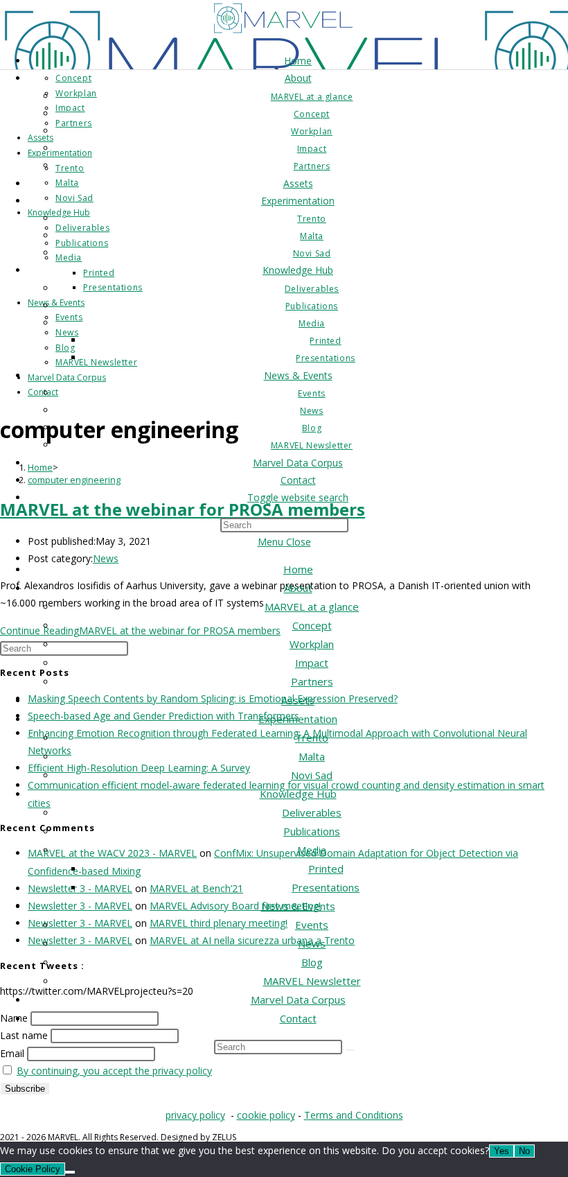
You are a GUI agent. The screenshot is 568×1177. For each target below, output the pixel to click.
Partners (312, 681)
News (312, 943)
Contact (298, 1018)
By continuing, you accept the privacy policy (114, 1070)
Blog (312, 962)
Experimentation (297, 719)
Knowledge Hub (298, 794)
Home (298, 569)
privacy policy (195, 1115)
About (298, 588)
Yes (501, 1151)
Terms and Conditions (353, 1115)
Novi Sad (311, 775)
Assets (297, 700)
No (524, 1151)
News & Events (298, 906)
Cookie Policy (32, 1169)
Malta (312, 756)
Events (311, 925)
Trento (311, 737)
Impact (311, 663)
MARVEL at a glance (312, 606)
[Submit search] (350, 1050)
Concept (312, 625)
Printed (326, 868)
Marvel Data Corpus (298, 999)
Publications (311, 831)
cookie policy (266, 1115)
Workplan (312, 644)
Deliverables (311, 812)
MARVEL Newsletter (312, 981)
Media (311, 850)
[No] (70, 1172)
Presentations (326, 887)
